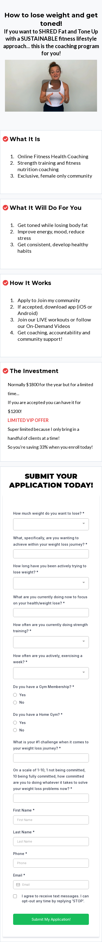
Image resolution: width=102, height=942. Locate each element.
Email (19, 875)
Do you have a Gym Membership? (43, 687)
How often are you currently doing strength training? (50, 628)
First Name (24, 810)
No (21, 702)
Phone (20, 853)
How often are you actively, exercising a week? (47, 659)
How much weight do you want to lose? (48, 513)
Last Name (24, 832)
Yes (22, 695)
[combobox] (51, 524)
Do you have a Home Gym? (38, 714)
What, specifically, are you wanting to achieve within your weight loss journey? (50, 541)
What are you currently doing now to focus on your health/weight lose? (50, 600)
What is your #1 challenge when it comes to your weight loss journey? (51, 745)
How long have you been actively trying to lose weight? (49, 569)
